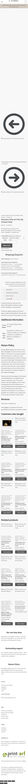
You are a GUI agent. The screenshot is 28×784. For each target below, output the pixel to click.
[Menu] (3, 2)
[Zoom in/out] (2, 781)
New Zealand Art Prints (6, 610)
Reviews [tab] (9, 299)
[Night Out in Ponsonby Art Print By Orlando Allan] (7, 423)
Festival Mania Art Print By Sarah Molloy (6, 543)
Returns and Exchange (7, 712)
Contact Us (4, 714)
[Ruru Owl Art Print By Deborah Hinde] (21, 594)
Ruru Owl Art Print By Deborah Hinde (20, 607)
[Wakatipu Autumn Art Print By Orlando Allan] (7, 456)
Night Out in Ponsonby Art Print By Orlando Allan (6, 438)
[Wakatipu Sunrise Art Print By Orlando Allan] (21, 456)
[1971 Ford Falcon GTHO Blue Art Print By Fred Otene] (21, 562)
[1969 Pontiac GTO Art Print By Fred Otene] (21, 529)
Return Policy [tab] (9, 296)
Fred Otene (21, 549)
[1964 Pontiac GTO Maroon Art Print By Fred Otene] (7, 562)
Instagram (4, 730)
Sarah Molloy (8, 548)
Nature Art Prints (19, 432)
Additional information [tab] (12, 293)
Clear (10, 240)
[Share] (9, 781)
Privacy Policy (4, 718)
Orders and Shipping (6, 710)
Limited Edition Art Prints (5, 605)
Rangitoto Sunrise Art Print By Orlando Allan (20, 504)
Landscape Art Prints (20, 431)
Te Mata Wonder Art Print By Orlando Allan (6, 504)
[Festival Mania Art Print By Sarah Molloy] (7, 529)
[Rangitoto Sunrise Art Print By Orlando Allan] (21, 488)
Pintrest (3, 731)
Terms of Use (4, 716)
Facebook (3, 728)
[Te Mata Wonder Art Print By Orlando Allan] (7, 488)
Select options (6, 446)
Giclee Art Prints (19, 430)
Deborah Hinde (23, 612)
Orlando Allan (8, 250)
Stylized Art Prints (6, 539)
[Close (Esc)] (13, 781)
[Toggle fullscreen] (5, 781)
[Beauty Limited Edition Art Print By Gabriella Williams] (7, 594)
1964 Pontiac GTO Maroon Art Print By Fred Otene (6, 576)
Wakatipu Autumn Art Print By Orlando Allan (6, 471)
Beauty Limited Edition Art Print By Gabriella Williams (6, 614)
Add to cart (6, 245)
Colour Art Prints (5, 536)
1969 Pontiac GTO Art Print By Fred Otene (20, 544)
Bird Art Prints (19, 601)
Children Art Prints (20, 602)
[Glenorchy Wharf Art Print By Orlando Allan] (21, 423)
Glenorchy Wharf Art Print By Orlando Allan (20, 438)
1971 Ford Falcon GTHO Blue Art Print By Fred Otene (20, 576)
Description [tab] (9, 289)
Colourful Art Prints (6, 495)
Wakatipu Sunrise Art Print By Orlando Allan (21, 471)
